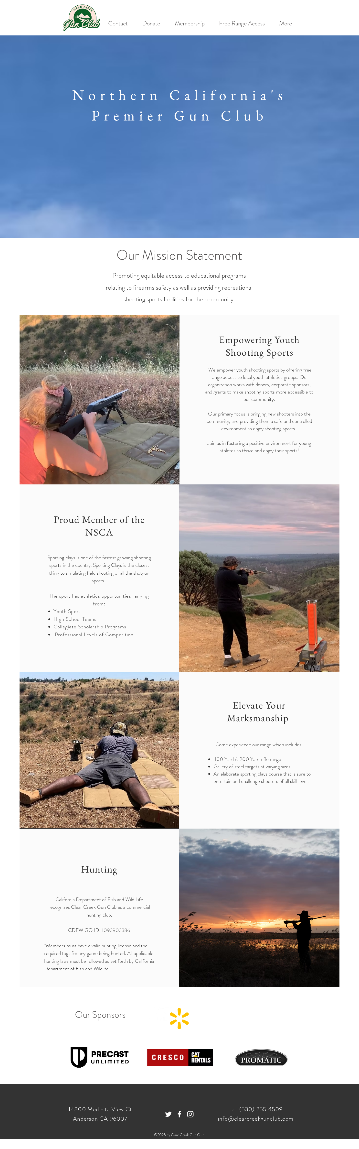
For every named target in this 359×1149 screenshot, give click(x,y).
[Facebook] (179, 1114)
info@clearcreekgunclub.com (255, 1119)
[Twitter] (168, 1114)
